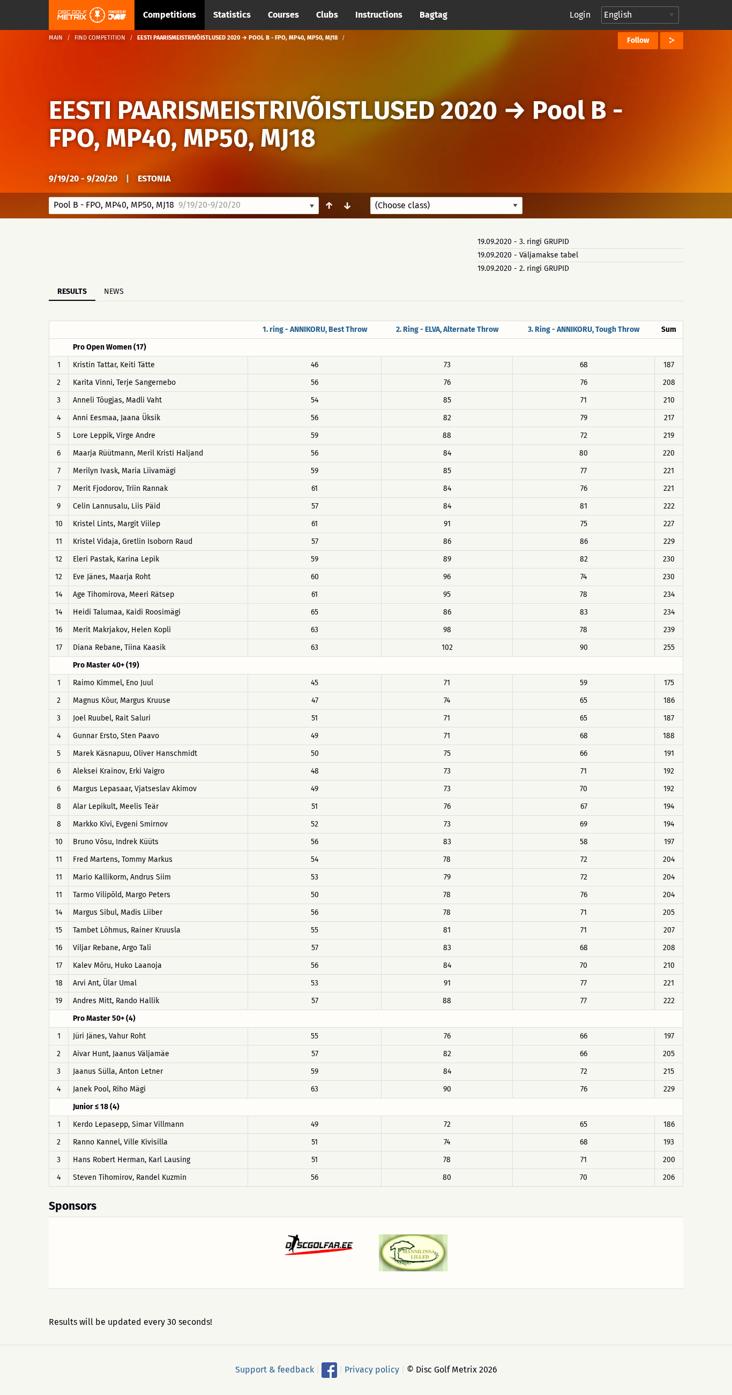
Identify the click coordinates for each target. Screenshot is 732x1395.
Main (56, 37)
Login (580, 15)
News (114, 291)
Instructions (378, 15)
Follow (638, 40)
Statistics (232, 15)
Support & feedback (274, 1369)
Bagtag (433, 15)
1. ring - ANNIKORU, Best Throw (315, 329)
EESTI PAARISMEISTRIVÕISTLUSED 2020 (273, 110)
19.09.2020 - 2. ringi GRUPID (523, 268)
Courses (283, 15)
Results (72, 291)
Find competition (99, 37)
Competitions (169, 15)
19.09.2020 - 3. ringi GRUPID (523, 241)
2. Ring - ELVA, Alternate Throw (447, 329)
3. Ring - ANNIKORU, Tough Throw (583, 329)
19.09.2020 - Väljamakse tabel (527, 255)
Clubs (327, 15)
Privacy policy (372, 1369)
